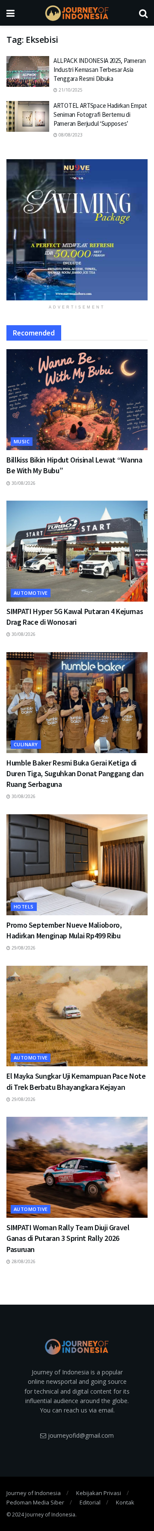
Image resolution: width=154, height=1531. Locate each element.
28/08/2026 (23, 1261)
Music (22, 441)
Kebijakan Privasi (98, 1493)
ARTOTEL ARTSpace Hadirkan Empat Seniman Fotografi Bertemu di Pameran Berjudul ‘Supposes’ (100, 114)
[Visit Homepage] (77, 13)
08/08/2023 (70, 135)
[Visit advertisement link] (77, 229)
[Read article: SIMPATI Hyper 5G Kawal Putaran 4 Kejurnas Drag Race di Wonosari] (77, 551)
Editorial (90, 1502)
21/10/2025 (70, 90)
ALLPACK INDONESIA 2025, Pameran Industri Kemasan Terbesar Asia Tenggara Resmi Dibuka (99, 69)
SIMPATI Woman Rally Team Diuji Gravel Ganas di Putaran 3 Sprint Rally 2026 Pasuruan (68, 1238)
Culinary (26, 744)
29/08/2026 (23, 948)
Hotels (24, 906)
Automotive (30, 593)
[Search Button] (143, 13)
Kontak (125, 1502)
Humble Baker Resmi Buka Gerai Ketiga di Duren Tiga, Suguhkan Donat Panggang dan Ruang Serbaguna (75, 773)
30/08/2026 (23, 483)
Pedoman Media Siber (35, 1502)
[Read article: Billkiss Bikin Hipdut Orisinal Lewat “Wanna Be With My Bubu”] (77, 399)
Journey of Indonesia (33, 1493)
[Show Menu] (10, 13)
